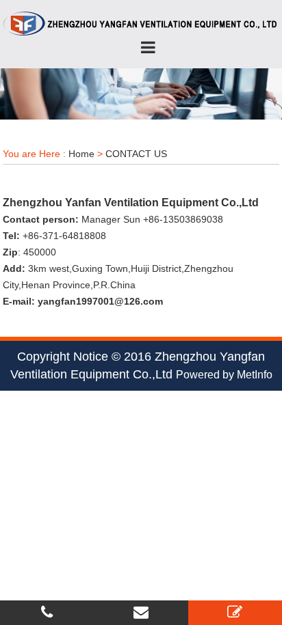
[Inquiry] (234, 612)
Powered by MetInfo (224, 374)
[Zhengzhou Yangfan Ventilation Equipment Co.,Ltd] (141, 23)
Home (81, 153)
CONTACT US (136, 153)
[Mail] (141, 612)
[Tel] (47, 612)
